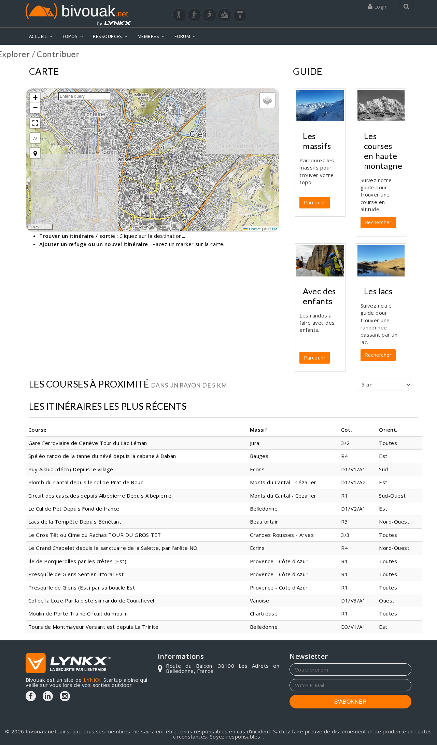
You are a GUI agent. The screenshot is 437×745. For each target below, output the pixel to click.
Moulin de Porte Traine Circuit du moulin (78, 613)
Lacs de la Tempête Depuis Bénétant (74, 521)
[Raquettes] (194, 15)
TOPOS (69, 36)
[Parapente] (240, 15)
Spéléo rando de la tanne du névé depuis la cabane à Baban (102, 455)
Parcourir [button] (314, 202)
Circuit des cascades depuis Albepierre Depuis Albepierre (99, 495)
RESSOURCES (107, 36)
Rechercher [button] (378, 222)
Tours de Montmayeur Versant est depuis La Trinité (93, 626)
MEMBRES (148, 36)
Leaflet (254, 228)
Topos (401, 53)
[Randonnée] (179, 15)
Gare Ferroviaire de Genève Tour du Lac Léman (87, 442)
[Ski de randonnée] (209, 15)
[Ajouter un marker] (35, 153)
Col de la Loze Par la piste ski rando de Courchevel (91, 600)
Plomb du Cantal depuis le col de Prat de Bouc (85, 482)
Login (379, 6)
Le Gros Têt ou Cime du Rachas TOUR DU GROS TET (94, 534)
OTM (272, 228)
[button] (35, 98)
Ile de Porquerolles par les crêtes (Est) (77, 561)
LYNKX (92, 679)
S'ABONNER (350, 701)
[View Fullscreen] (35, 123)
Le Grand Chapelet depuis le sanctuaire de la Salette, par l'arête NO (113, 547)
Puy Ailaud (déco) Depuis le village (70, 469)
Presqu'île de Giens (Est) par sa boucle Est (81, 587)
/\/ (35, 138)
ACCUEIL (38, 36)
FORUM (182, 36)
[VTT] (224, 15)
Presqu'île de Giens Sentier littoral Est (76, 574)
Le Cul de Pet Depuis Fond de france (73, 508)
